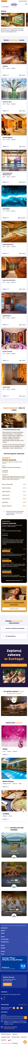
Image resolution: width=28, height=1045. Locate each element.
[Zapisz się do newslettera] (25, 1017)
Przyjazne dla (5, 942)
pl (10, 1040)
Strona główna (6, 6)
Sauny (2, 933)
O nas (2, 954)
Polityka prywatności (6, 1034)
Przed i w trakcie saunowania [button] (15, 628)
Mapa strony (24, 1037)
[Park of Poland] (14, 5)
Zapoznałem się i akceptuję (11, 1027)
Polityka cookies (15, 1037)
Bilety (2, 945)
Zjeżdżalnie (4, 928)
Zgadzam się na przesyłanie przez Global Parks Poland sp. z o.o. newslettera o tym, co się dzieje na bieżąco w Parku (15, 1023)
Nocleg (3, 948)
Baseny (3, 930)
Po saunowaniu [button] (10, 636)
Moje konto (3, 1040)
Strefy (3, 936)
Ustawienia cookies (5, 1037)
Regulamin (15, 1034)
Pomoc (3, 951)
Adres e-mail (4, 1015)
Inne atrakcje (4, 939)
